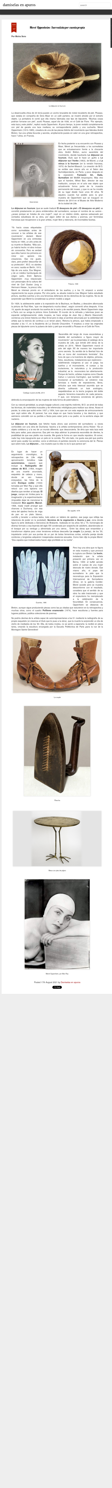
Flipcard (12, 12)
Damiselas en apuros (70, 982)
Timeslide (58, 12)
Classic (4, 12)
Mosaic (31, 12)
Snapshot (48, 12)
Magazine (22, 12)
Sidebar (39, 12)
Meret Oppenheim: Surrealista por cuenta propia (57, 27)
